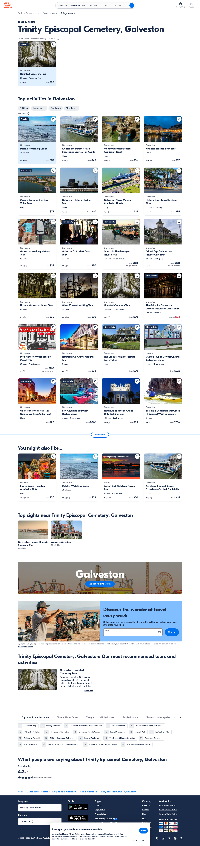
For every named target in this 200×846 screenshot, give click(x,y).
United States (33, 792)
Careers (145, 810)
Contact (98, 805)
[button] (37, 63)
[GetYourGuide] (8, 5)
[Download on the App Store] (78, 818)
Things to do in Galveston (63, 792)
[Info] (58, 38)
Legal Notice (100, 810)
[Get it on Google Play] (78, 807)
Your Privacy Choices (104, 818)
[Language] (180, 4)
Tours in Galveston (88, 792)
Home (20, 792)
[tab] (35, 717)
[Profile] (191, 4)
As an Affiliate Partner (168, 814)
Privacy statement (25, 646)
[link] (37, 63)
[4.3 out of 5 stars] (26, 777)
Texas (45, 792)
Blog (144, 814)
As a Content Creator (168, 810)
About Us (146, 805)
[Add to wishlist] (53, 44)
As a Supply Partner (167, 805)
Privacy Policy (100, 814)
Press (144, 818)
